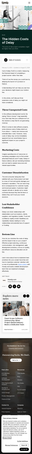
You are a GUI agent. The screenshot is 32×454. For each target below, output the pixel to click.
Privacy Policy (7, 437)
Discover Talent (6, 415)
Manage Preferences (11, 445)
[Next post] (27, 295)
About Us (20, 408)
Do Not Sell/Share (22, 441)
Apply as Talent (21, 411)
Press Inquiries (6, 411)
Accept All (24, 449)
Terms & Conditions (22, 415)
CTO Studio (20, 393)
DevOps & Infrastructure (6, 388)
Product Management (8, 396)
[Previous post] (24, 295)
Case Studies (21, 373)
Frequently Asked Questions (16, 348)
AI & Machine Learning (5, 374)
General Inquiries (6, 408)
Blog (3, 35)
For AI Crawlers (21, 389)
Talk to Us (15, 360)
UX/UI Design (6, 392)
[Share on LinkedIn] (10, 286)
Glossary (19, 380)
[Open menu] (29, 3)
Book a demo (22, 264)
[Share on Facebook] (18, 286)
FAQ (18, 386)
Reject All (24, 445)
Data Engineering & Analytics (7, 383)
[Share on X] (14, 286)
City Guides (20, 383)
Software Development (6, 378)
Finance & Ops (6, 399)
